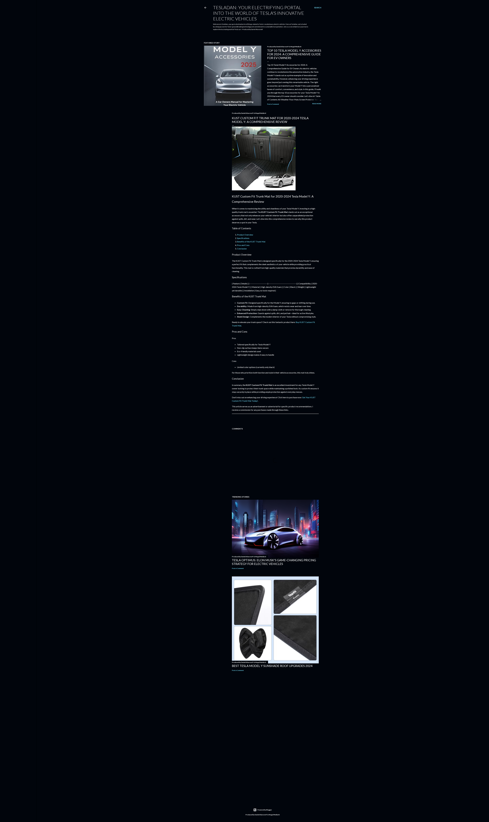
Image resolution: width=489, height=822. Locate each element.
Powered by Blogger (264, 810)
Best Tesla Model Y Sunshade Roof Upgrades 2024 (272, 666)
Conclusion (242, 248)
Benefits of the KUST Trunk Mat (251, 241)
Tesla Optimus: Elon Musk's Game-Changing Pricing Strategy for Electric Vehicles (274, 562)
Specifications (243, 238)
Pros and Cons (243, 245)
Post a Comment (273, 104)
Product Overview (245, 234)
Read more (316, 104)
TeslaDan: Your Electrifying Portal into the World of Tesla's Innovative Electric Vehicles (258, 13)
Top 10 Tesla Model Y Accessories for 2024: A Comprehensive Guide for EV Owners (294, 54)
